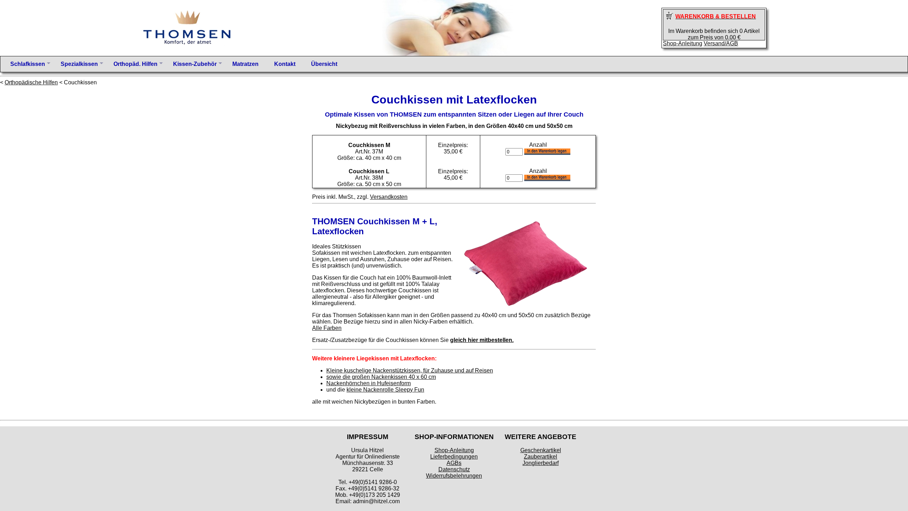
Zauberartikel (540, 457)
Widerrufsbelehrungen (454, 476)
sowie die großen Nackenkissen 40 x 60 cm (381, 377)
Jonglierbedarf (540, 463)
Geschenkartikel (540, 450)
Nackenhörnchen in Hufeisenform (368, 383)
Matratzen (245, 64)
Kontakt (284, 64)
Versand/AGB (721, 43)
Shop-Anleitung (682, 43)
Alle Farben (327, 328)
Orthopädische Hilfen (31, 82)
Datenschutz (454, 469)
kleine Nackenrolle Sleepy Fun (385, 390)
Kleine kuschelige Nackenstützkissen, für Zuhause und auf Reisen (409, 370)
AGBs (454, 463)
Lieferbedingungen (454, 457)
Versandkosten (389, 197)
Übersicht (324, 64)
